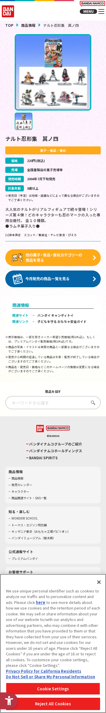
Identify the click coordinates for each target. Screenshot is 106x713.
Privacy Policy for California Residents (43, 671)
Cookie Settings (53, 689)
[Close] (98, 582)
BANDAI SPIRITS (43, 457)
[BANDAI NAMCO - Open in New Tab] (58, 428)
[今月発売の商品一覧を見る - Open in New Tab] (53, 278)
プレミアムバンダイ (24, 559)
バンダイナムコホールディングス (55, 450)
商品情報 (28, 25)
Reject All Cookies (53, 704)
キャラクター (20, 492)
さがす (91, 402)
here (40, 602)
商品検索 (17, 478)
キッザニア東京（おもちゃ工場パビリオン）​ (40, 532)
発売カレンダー (21, 485)
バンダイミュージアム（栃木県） (33, 538)
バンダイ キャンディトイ (55, 315)
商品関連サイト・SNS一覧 (29, 498)
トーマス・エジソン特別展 (29, 525)
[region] (53, 643)
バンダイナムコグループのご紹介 (55, 444)
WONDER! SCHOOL (24, 518)
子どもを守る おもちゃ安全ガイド (62, 321)
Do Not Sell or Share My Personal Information (50, 676)
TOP (9, 25)
